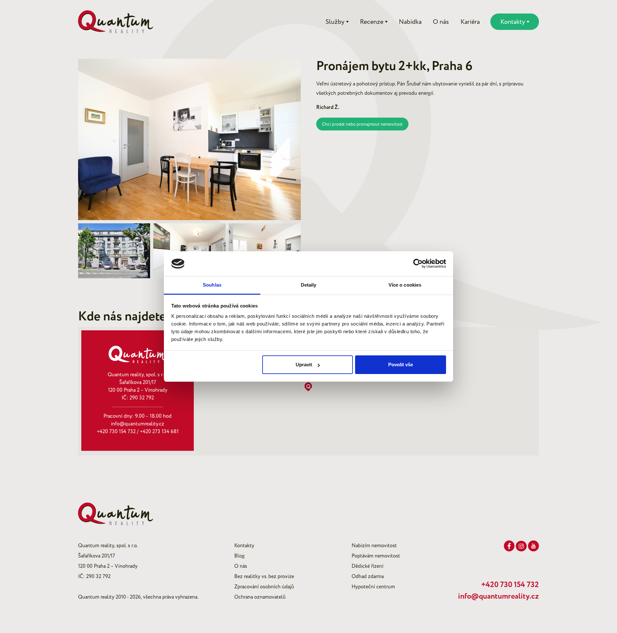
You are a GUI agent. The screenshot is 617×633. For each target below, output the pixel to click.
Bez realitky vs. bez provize (264, 576)
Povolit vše (400, 364)
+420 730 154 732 (116, 431)
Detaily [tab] (309, 285)
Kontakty (244, 545)
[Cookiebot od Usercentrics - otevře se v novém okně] (418, 264)
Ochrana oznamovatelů (260, 597)
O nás (441, 21)
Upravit (304, 364)
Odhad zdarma (368, 576)
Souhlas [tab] (212, 285)
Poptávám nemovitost (376, 555)
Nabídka (410, 21)
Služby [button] (335, 21)
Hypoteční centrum (373, 586)
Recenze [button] (371, 21)
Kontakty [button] (512, 21)
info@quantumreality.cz (137, 423)
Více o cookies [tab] (405, 285)
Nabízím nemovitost (374, 545)
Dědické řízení (367, 566)
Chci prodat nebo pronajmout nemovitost (362, 124)
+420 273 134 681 (159, 431)
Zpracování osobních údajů (264, 586)
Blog (239, 555)
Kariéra (470, 21)
